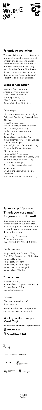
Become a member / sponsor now (23, 325)
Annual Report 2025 (16, 334)
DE (21, 9)
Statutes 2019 (13, 329)
